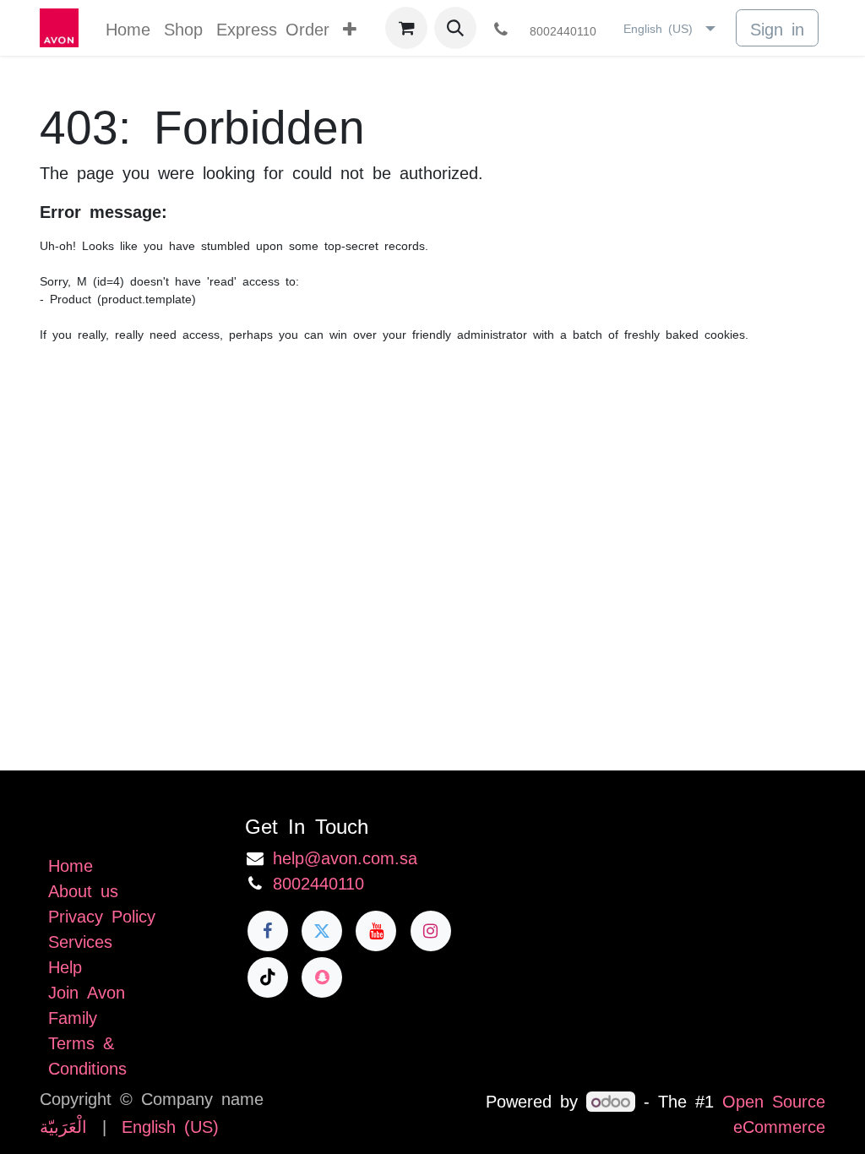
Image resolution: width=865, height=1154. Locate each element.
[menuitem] (128, 27)
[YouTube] (376, 931)
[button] (455, 28)
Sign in (777, 27)
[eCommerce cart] (406, 28)
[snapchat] (322, 977)
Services (80, 940)
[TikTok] (268, 977)
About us (83, 889)
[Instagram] (431, 931)
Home (70, 864)
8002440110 (318, 882)
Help (65, 965)
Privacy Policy (101, 915)
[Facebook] (268, 931)
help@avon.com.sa (345, 856)
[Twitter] (322, 931)
